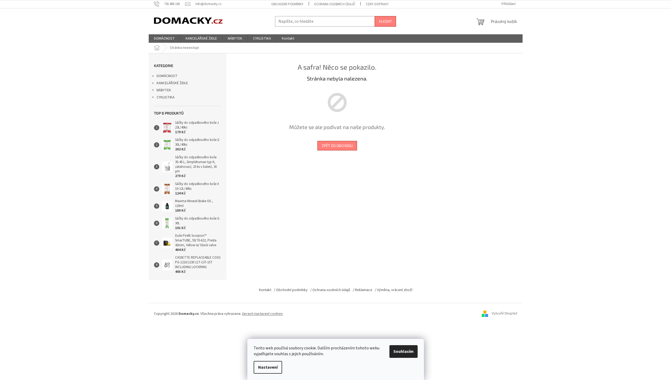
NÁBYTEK (164, 90)
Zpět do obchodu (337, 145)
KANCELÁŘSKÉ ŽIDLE (172, 83)
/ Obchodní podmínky (291, 290)
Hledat (385, 21)
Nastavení (268, 367)
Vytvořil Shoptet (504, 313)
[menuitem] (164, 38)
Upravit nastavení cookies (262, 313)
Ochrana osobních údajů (334, 4)
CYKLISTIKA (166, 97)
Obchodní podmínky (287, 4)
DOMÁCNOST (167, 76)
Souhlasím (403, 351)
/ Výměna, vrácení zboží (393, 290)
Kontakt (265, 290)
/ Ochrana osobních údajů (330, 290)
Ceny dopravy (377, 4)
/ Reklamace (362, 290)
